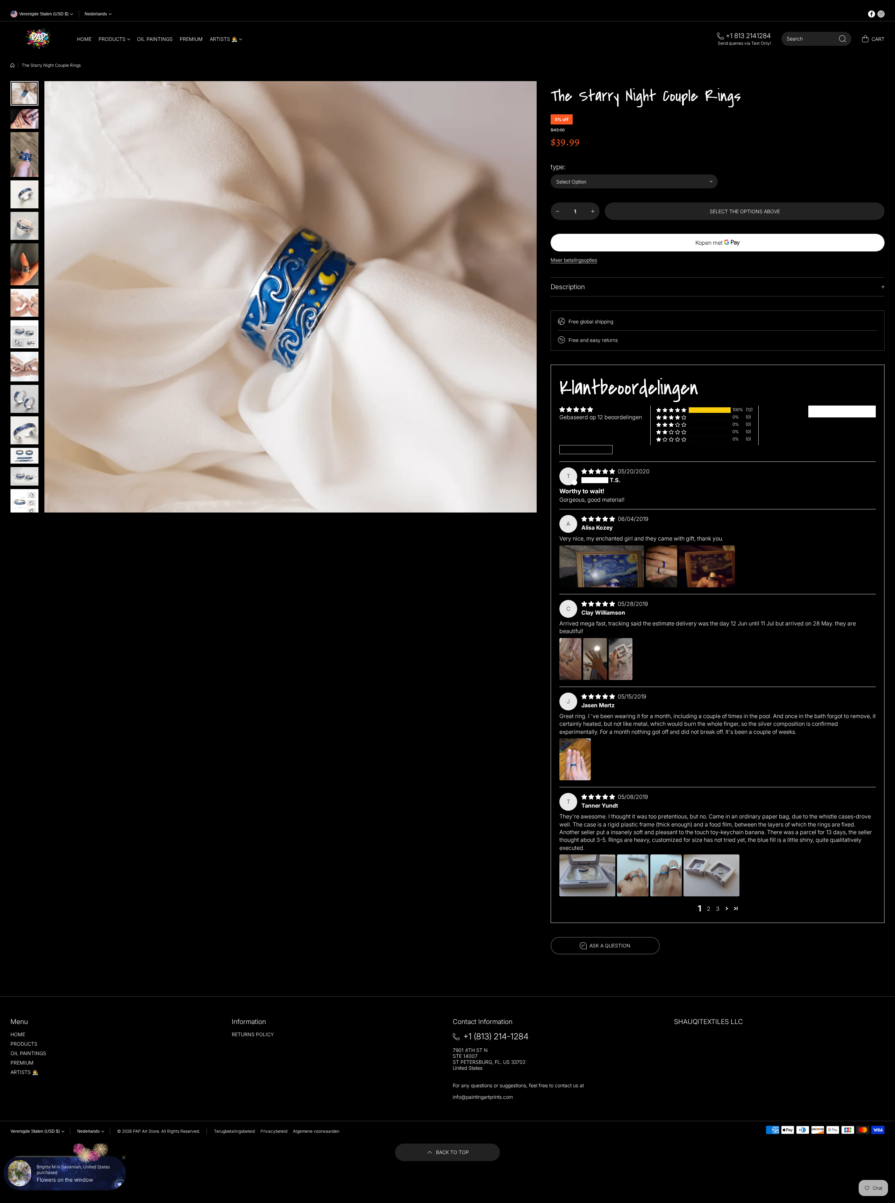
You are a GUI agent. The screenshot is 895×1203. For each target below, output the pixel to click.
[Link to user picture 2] (661, 566)
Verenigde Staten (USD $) (35, 1131)
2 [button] (708, 908)
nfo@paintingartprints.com (483, 1097)
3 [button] (717, 908)
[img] (598, 471)
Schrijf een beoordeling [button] (842, 411)
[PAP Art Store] (38, 39)
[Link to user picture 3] (707, 566)
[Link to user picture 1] (601, 566)
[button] (671, 410)
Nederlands (96, 14)
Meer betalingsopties (574, 260)
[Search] (842, 39)
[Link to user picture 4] (711, 875)
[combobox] (816, 39)
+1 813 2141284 (748, 36)
